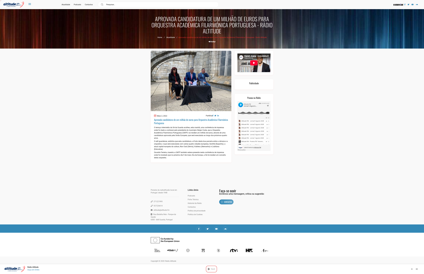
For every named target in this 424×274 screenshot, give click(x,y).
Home (159, 37)
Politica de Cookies (195, 214)
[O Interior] (398, 5)
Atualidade (66, 5)
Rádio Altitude (170, 261)
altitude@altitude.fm (161, 210)
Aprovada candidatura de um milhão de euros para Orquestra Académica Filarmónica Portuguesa (191, 121)
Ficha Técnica (193, 199)
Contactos (89, 5)
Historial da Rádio (195, 203)
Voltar (213, 42)
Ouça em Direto (33, 270)
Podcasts (77, 5)
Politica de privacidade (196, 211)
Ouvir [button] (212, 269)
